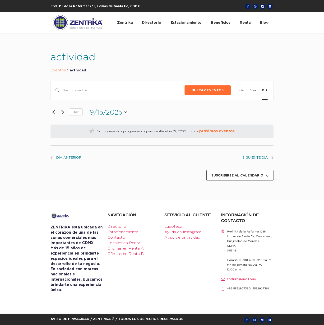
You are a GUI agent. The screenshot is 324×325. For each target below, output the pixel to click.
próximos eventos (217, 131)
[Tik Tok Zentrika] (270, 6)
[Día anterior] (53, 112)
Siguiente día (255, 157)
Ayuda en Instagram (182, 232)
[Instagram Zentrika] (262, 6)
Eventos (58, 70)
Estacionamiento (123, 232)
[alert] (162, 131)
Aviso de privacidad (182, 237)
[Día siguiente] (62, 112)
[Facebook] (247, 6)
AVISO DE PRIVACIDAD (70, 318)
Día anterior (68, 157)
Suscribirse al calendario (237, 175)
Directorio (116, 226)
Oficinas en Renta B (125, 254)
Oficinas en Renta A (125, 248)
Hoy (76, 111)
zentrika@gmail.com (241, 279)
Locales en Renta (123, 243)
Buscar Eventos (208, 90)
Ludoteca (173, 226)
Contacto (116, 237)
